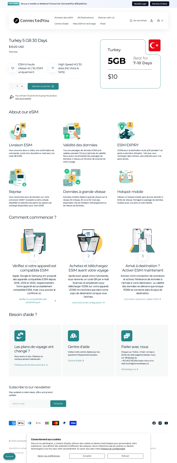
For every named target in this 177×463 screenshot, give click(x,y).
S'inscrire (58, 403)
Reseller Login (140, 4)
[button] (138, 21)
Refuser (125, 456)
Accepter (87, 456)
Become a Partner (159, 4)
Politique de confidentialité (113, 449)
